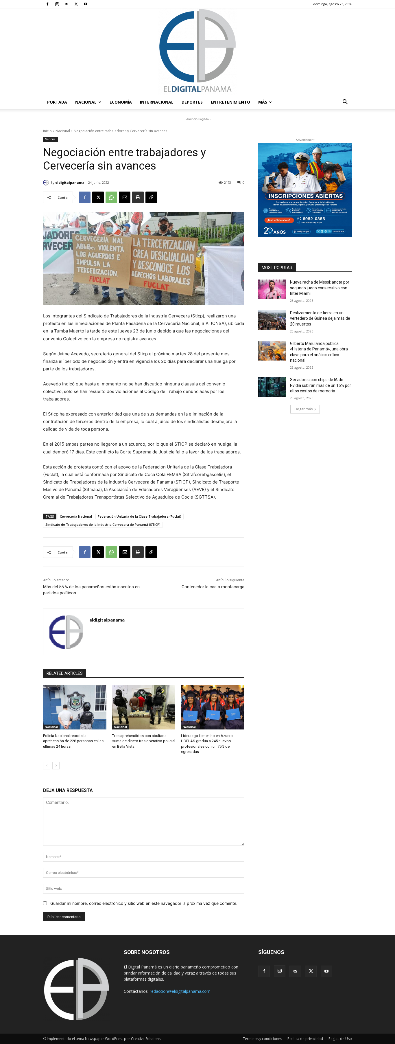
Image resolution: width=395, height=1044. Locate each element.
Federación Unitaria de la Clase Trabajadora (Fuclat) (139, 516)
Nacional (86, 102)
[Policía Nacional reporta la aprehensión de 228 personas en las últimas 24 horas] (74, 707)
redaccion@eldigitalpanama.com (180, 991)
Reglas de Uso (340, 1038)
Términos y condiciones (262, 1038)
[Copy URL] (151, 197)
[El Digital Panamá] (197, 51)
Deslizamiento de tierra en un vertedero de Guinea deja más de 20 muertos (320, 318)
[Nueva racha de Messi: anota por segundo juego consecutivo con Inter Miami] (272, 289)
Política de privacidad (305, 1038)
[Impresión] (138, 197)
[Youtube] (85, 4)
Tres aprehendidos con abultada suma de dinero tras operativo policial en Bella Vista (143, 741)
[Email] (124, 197)
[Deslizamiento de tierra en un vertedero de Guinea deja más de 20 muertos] (272, 320)
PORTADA (57, 102)
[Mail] (66, 4)
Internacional (156, 102)
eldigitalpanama (69, 182)
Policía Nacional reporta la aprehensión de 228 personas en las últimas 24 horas (73, 741)
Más (262, 102)
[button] (345, 102)
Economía (121, 102)
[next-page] (56, 765)
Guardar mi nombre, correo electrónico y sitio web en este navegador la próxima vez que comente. (143, 903)
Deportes (192, 102)
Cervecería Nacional (76, 516)
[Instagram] (57, 4)
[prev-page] (46, 765)
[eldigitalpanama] (47, 182)
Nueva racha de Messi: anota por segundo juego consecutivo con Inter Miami (319, 288)
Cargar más (303, 409)
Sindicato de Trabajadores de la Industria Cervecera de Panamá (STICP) (102, 524)
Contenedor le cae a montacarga (213, 586)
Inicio (47, 130)
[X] (76, 4)
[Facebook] (47, 4)
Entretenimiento (230, 102)
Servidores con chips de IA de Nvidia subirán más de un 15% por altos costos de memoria (320, 385)
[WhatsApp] (111, 197)
